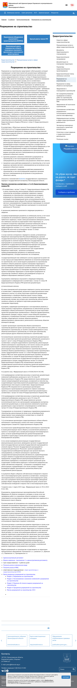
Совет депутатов (27, 13)
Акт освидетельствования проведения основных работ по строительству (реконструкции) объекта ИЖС (65, 97)
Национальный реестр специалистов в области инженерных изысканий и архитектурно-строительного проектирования (13, 50)
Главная (3, 19)
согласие (33, 680)
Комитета (22, 179)
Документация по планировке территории (65, 63)
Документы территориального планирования (63, 52)
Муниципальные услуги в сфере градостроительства (65, 46)
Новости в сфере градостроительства (63, 41)
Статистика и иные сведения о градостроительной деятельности (66, 134)
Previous (1, 640)
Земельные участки (13, 13)
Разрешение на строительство (41, 19)
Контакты (5, 653)
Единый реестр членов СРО (39, 39)
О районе (11, 19)
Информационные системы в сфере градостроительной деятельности (66, 120)
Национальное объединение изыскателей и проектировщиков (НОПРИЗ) (13, 39)
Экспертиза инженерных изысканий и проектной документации (65, 127)
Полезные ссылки (62, 139)
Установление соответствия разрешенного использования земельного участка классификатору (66, 112)
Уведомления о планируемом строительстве (66, 90)
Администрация (44, 13)
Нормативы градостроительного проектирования (63, 69)
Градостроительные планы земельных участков (65, 75)
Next (76, 640)
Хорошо (66, 677)
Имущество (54, 13)
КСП (35, 13)
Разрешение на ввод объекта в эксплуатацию (64, 85)
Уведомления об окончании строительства (66, 105)
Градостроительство (23, 19)
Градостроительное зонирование (63, 58)
